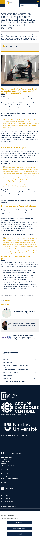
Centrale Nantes (10, 352)
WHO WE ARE (7, 360)
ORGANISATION (7, 362)
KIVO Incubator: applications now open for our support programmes (24, 312)
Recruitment (5, 495)
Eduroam (4, 504)
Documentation (5, 498)
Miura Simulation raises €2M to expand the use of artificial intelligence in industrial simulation (24, 337)
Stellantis (22, 139)
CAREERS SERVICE (8, 375)
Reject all (19, 534)
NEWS (5, 357)
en (34, 1)
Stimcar (33, 99)
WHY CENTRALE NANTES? (10, 373)
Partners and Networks (8, 507)
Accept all (19, 522)
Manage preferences (19, 528)
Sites (38, 1)
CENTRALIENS (7, 378)
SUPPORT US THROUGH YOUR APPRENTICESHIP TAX (16, 366)
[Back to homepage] (12, 3)
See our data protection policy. (10, 518)
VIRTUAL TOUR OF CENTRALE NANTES (14, 381)
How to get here (6, 482)
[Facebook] (6, 300)
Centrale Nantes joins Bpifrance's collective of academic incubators (24, 324)
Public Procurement (7, 493)
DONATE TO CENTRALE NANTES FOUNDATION (16, 370)
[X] (7, 300)
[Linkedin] (9, 300)
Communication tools (7, 501)
